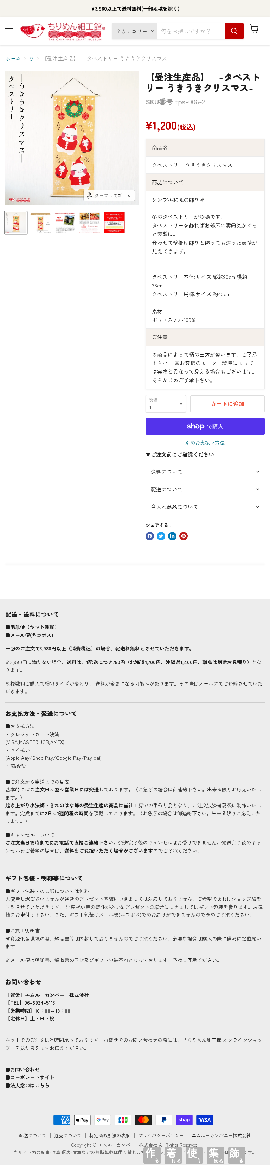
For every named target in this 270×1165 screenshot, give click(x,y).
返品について (68, 1135)
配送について (32, 1135)
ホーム (13, 58)
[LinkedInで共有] (172, 536)
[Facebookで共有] (150, 536)
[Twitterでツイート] (161, 536)
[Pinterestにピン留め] (183, 536)
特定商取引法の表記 (109, 1135)
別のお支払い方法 (205, 442)
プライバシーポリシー (161, 1135)
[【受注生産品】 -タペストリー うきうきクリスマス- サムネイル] (16, 222)
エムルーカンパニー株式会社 (221, 1135)
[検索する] (234, 31)
